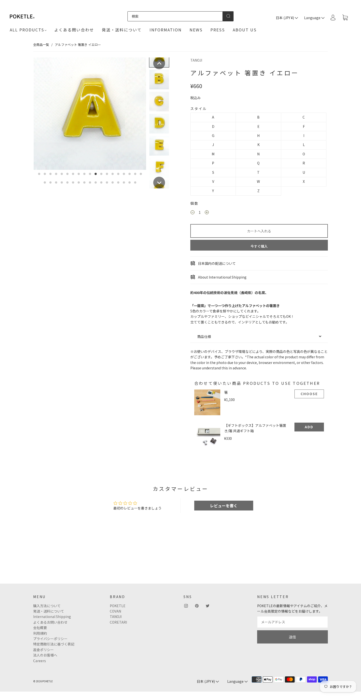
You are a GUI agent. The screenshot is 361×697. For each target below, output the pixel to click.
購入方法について (47, 605)
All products (27, 29)
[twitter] (207, 606)
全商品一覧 (41, 44)
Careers (39, 660)
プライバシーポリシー (50, 638)
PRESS (217, 29)
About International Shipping (222, 277)
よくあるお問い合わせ (50, 622)
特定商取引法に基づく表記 (53, 644)
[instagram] (185, 606)
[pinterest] (196, 606)
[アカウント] (333, 17)
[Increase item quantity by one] (206, 212)
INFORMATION (166, 29)
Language (312, 17)
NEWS (196, 29)
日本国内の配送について (216, 263)
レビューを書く (223, 506)
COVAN (115, 611)
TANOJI (196, 60)
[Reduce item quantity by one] (192, 212)
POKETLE (117, 605)
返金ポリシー (43, 649)
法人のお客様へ (45, 655)
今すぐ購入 (259, 246)
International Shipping (52, 616)
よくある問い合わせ (74, 29)
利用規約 (40, 633)
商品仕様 (204, 336)
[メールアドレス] (292, 622)
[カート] (345, 18)
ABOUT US (245, 29)
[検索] (174, 16)
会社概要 (40, 627)
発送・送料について (122, 29)
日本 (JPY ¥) (285, 17)
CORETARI (118, 622)
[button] (159, 63)
